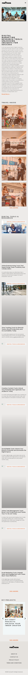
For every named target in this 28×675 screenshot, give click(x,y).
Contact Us (14, 657)
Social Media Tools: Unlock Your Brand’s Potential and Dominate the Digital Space (14, 450)
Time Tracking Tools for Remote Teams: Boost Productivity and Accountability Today (12, 329)
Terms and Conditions (14, 663)
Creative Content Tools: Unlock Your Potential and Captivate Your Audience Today (13, 389)
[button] (25, 3)
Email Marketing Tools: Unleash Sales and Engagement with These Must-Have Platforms (13, 574)
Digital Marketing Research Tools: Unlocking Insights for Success (12, 40)
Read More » (6, 94)
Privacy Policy (14, 660)
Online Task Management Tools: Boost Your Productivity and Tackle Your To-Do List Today (14, 512)
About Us (14, 654)
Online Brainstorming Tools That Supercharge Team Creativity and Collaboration (13, 267)
